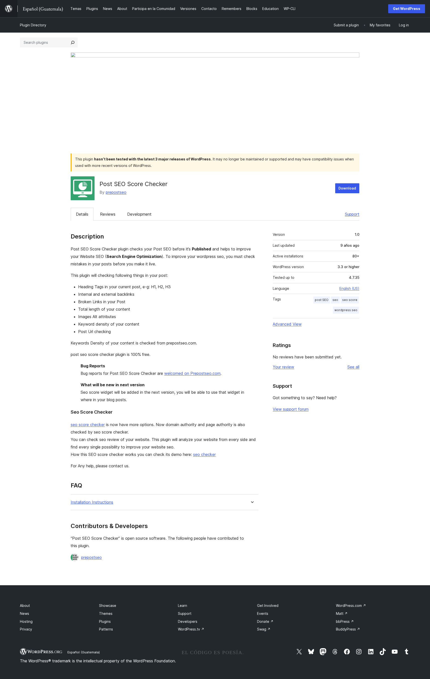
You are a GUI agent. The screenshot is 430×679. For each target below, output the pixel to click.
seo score (349, 300)
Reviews (107, 214)
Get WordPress (406, 8)
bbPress (345, 621)
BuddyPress (348, 629)
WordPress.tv (191, 629)
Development (139, 214)
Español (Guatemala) (83, 652)
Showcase (107, 605)
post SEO (321, 300)
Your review (283, 366)
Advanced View (287, 324)
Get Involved (267, 605)
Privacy (26, 629)
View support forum (291, 409)
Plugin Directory (33, 25)
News (24, 613)
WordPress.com (351, 605)
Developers (187, 621)
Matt (342, 613)
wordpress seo (345, 310)
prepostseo (116, 192)
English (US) (349, 288)
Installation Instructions (92, 502)
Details (82, 214)
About (25, 605)
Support (352, 214)
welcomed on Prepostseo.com (192, 373)
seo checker (204, 454)
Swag (263, 629)
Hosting (26, 621)
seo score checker (88, 424)
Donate (265, 621)
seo (335, 300)
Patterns (106, 629)
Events (262, 613)
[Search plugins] (73, 43)
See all (353, 366)
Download (347, 188)
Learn (182, 605)
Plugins (105, 621)
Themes (105, 613)
